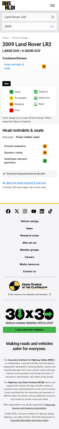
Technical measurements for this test (25, 173)
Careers (29, 257)
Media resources (29, 264)
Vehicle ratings (20, 38)
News (29, 228)
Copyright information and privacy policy (29, 420)
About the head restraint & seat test (26, 182)
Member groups (29, 249)
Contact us (29, 271)
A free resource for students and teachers (28, 294)
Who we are (30, 242)
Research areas (29, 235)
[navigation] (52, 5)
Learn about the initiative (29, 329)
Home (5, 38)
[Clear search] (52, 17)
